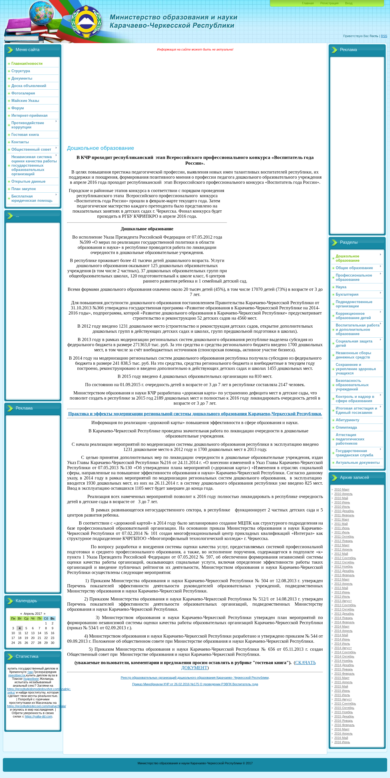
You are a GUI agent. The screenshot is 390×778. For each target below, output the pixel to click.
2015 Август (343, 699)
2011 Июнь (342, 528)
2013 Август (343, 600)
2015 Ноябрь (343, 712)
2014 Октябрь (344, 656)
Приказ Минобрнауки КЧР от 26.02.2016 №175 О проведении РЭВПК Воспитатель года (195, 684)
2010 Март (341, 489)
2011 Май (341, 523)
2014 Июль (342, 643)
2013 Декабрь (344, 613)
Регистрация (329, 3)
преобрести (16, 675)
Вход (348, 3)
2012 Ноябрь (343, 566)
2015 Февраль (344, 673)
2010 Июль (342, 506)
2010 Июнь (342, 502)
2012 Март (341, 545)
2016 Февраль (344, 725)
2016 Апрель (343, 733)
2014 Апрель (343, 630)
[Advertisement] (33, 311)
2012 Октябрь (344, 562)
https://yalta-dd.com (38, 716)
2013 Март (341, 579)
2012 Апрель (343, 549)
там (30, 672)
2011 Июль (342, 532)
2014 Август (343, 648)
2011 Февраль (344, 515)
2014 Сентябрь (345, 652)
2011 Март (341, 519)
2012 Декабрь (344, 571)
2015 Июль (342, 695)
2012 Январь (343, 541)
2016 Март (341, 729)
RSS (384, 36)
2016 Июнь (342, 742)
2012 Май (341, 553)
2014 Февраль (344, 622)
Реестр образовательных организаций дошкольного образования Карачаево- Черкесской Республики (195, 677)
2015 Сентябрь (345, 703)
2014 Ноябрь (343, 660)
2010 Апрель (343, 493)
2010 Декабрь (344, 511)
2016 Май (341, 737)
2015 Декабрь (344, 716)
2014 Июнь (342, 639)
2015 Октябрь (344, 708)
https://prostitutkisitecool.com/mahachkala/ (36, 706)
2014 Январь (343, 618)
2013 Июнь (342, 592)
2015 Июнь (342, 690)
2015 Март (341, 678)
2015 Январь (343, 669)
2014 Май (341, 635)
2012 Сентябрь (345, 558)
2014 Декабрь (344, 665)
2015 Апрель (343, 682)
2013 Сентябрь (345, 605)
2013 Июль (342, 596)
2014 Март (341, 626)
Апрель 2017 (33, 613)
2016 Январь (343, 720)
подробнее (31, 678)
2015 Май (341, 686)
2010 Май (341, 498)
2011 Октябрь (344, 536)
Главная (308, 3)
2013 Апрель (343, 583)
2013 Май (341, 588)
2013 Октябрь (344, 609)
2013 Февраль (344, 575)
